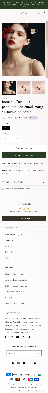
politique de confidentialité (16, 280)
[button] (3, 13)
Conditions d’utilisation (36, 391)
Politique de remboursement (16, 286)
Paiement (8, 298)
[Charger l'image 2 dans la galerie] (24, 87)
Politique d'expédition (14, 274)
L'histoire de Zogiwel (13, 235)
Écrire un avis (24, 218)
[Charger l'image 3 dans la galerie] (38, 87)
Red (6, 128)
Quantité (5, 133)
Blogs (7, 246)
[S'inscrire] (38, 353)
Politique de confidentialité (16, 391)
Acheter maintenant (24, 155)
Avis (7, 258)
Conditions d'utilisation (14, 292)
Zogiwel (14, 384)
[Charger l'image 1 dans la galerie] (9, 87)
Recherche (9, 252)
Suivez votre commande (14, 303)
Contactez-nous (11, 240)
